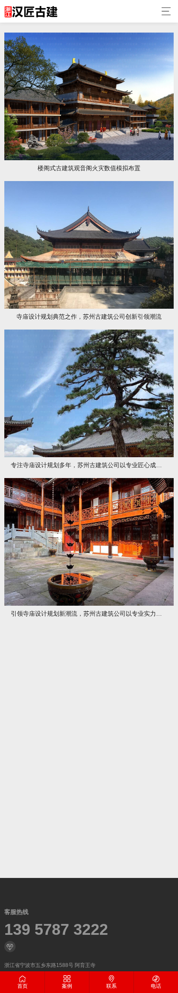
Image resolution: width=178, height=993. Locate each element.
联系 (111, 986)
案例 (67, 986)
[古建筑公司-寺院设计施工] (30, 11)
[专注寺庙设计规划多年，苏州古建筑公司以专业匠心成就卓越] (89, 393)
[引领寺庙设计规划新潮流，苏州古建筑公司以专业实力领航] (89, 542)
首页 (22, 986)
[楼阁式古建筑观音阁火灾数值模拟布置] (89, 96)
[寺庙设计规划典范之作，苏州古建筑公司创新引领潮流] (89, 245)
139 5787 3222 (56, 929)
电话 (156, 986)
